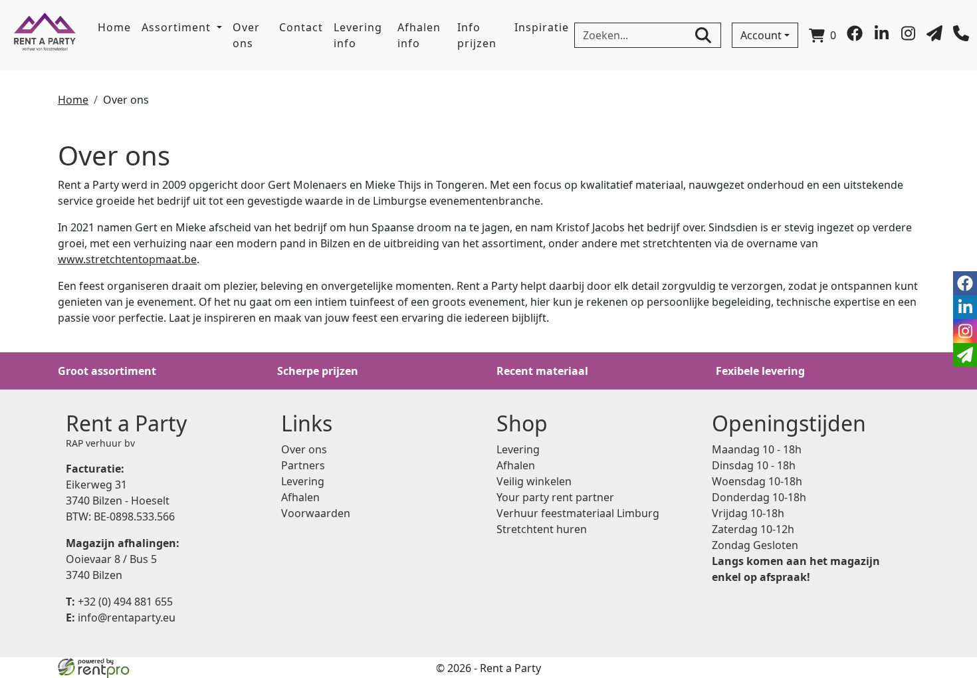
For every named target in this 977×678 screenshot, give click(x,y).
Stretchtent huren (541, 529)
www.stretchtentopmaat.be (127, 259)
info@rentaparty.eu (120, 617)
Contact (301, 27)
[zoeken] (703, 35)
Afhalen (300, 497)
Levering (302, 481)
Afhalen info (419, 35)
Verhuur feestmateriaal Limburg (577, 513)
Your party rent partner (555, 497)
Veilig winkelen (534, 481)
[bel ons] (961, 37)
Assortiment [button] (178, 27)
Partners (303, 465)
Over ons (246, 35)
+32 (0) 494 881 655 (119, 601)
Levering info (358, 35)
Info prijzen (476, 35)
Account (761, 35)
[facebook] (855, 37)
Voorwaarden (315, 513)
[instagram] (908, 37)
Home (114, 27)
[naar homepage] (45, 35)
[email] (965, 355)
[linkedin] (881, 37)
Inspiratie (541, 27)
